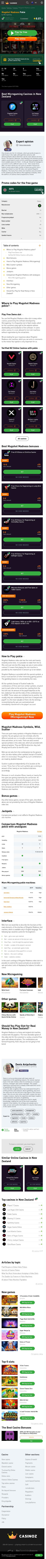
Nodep (5, 460)
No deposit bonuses (9, 1490)
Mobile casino (30, 1470)
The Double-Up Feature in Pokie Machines (17, 1276)
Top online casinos (8, 1483)
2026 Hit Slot (24, 1400)
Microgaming (6, 992)
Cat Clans (6, 892)
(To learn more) (10, 1556)
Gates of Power (25, 1342)
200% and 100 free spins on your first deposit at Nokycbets (30, 1432)
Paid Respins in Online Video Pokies (14, 1267)
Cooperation (6, 1511)
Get (22, 472)
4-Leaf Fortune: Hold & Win (29, 1411)
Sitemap (28, 1499)
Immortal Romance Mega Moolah (13, 897)
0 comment (24, 18)
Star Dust (6, 901)
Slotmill (22, 1017)
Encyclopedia (6, 1501)
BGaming (22, 1321)
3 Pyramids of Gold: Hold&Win (29, 1296)
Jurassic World (8, 912)
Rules (4, 1487)
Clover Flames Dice (26, 1388)
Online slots (6, 1476)
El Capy (39, 831)
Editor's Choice (8, 596)
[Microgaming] (39, 205)
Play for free (28, 1302)
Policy (4, 1518)
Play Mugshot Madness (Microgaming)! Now (22, 715)
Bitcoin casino (30, 1466)
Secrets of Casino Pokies (11, 1270)
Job (3, 1522)
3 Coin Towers (24, 1365)
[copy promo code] (15, 120)
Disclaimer (5, 1515)
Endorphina (23, 1368)
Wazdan (40, 1017)
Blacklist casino (7, 1463)
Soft (26, 1484)
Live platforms (30, 1502)
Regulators (29, 1492)
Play (12, 124)
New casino (6, 1459)
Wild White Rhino (25, 1307)
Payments (29, 1463)
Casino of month (31, 1459)
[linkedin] (17, 1071)
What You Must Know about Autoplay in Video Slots (20, 1273)
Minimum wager (8, 630)
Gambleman (23, 1377)
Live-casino (29, 1474)
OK (39, 1555)
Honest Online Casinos (10, 1480)
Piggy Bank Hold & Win (27, 1319)
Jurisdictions (29, 1488)
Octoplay (22, 1298)
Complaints (29, 1477)
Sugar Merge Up (25, 1330)
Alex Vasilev (16, 1129)
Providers (5, 1497)
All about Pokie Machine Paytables (14, 1280)
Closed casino (7, 1466)
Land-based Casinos (32, 1481)
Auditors (28, 1495)
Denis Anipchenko (25, 145)
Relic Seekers (8, 906)
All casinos (22, 439)
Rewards (5, 1494)
